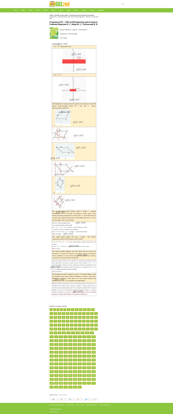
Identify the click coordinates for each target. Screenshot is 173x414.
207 (56, 363)
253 (56, 379)
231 (56, 371)
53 (92, 317)
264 (94, 379)
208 (61, 363)
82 (96, 325)
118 (66, 336)
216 (52, 367)
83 (51, 329)
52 (87, 317)
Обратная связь (70, 404)
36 (51, 317)
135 (80, 340)
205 (94, 360)
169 (66, 352)
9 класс (76, 10)
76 (75, 325)
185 (70, 356)
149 (84, 344)
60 (67, 321)
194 (94, 356)
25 (71, 313)
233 (66, 371)
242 (56, 375)
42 (55, 317)
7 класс (61, 10)
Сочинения (101, 10)
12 (76, 309)
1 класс (15, 10)
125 (52, 340)
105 (82, 332)
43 (59, 317)
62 (75, 321)
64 (83, 321)
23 (63, 313)
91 (79, 329)
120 (75, 336)
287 (80, 387)
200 (75, 360)
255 (66, 379)
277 (94, 383)
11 (72, 309)
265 (52, 383)
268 (61, 383)
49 (79, 317)
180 (94, 352)
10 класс (83, 10)
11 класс (92, 10)
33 (87, 313)
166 (52, 352)
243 (61, 375)
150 (89, 344)
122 (84, 336)
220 (66, 367)
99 (59, 332)
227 (89, 367)
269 (66, 383)
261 (80, 379)
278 (52, 387)
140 (56, 344)
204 (89, 360)
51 (83, 317)
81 (92, 325)
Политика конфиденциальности (57, 404)
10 (68, 309)
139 (52, 344)
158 (70, 348)
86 (59, 329)
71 (59, 325)
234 (70, 371)
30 (79, 313)
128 (66, 340)
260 (75, 379)
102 (68, 332)
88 (67, 329)
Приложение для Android (55, 409)
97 (55, 332)
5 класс (46, 10)
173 (75, 352)
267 (56, 383)
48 (75, 317)
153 (56, 348)
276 (89, 383)
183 (61, 356)
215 (94, 363)
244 (66, 375)
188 (80, 356)
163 (84, 348)
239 (94, 371)
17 (51, 313)
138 (94, 340)
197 (61, 360)
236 (80, 371)
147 (80, 344)
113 (92, 332)
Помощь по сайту (80, 404)
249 (89, 375)
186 (75, 356)
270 (70, 383)
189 (84, 356)
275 (84, 383)
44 (63, 317)
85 (55, 329)
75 (71, 325)
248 (84, 375)
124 (94, 336)
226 (84, 367)
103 (73, 332)
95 (96, 329)
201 (80, 360)
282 (56, 387)
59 (63, 321)
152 (52, 348)
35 (96, 313)
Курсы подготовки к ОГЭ (92, 404)
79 (87, 325)
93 (87, 329)
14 (84, 309)
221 (70, 367)
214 (89, 363)
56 (51, 321)
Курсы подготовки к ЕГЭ (105, 404)
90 (75, 329)
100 (64, 332)
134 (75, 340)
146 (75, 344)
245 (70, 375)
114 (52, 336)
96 (51, 332)
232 (61, 371)
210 (70, 363)
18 (55, 313)
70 (55, 325)
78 (83, 325)
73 (67, 325)
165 (94, 348)
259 (70, 379)
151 (94, 344)
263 (89, 379)
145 (70, 344)
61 (71, 321)
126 (56, 340)
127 (61, 340)
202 (84, 360)
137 (89, 340)
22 (59, 313)
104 (78, 332)
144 (66, 344)
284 (66, 387)
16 (93, 309)
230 (52, 371)
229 (94, 367)
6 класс (53, 10)
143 (61, 344)
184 (66, 356)
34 (92, 313)
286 (75, 387)
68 (96, 321)
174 (80, 352)
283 (61, 387)
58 (59, 321)
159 (75, 348)
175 (84, 352)
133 (70, 340)
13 (80, 309)
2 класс (23, 10)
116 (61, 336)
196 (56, 360)
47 (71, 317)
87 (63, 329)
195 (52, 360)
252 (52, 379)
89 (71, 329)
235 (75, 371)
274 (80, 383)
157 (66, 348)
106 (87, 332)
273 (75, 383)
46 (67, 317)
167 (56, 352)
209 (66, 363)
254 (61, 379)
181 (52, 356)
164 (89, 348)
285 (70, 387)
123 (89, 336)
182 (56, 356)
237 (84, 371)
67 (92, 321)
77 (79, 325)
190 (89, 356)
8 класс (68, 10)
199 (70, 360)
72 (63, 325)
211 (75, 363)
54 (96, 317)
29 (75, 313)
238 (89, 371)
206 (52, 363)
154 (61, 348)
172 (70, 352)
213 (84, 363)
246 (75, 375)
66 (87, 321)
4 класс (38, 10)
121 (80, 336)
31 (83, 313)
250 (94, 375)
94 (92, 329)
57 (55, 321)
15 (88, 309)
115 (56, 336)
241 (52, 375)
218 (56, 367)
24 (67, 313)
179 (89, 352)
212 (80, 363)
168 (61, 352)
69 (51, 325)
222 (75, 367)
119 (70, 336)
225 (80, 367)
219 (61, 367)
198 (66, 360)
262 (84, 379)
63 (79, 321)
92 (83, 329)
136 (84, 340)
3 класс (30, 10)
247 (80, 375)
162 (80, 348)
